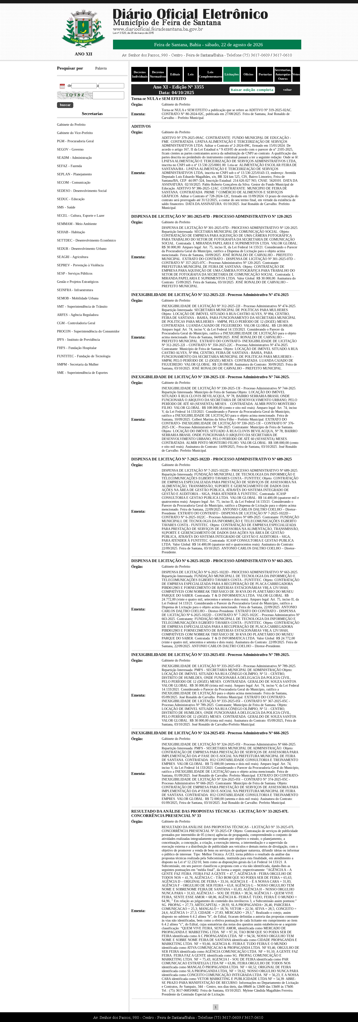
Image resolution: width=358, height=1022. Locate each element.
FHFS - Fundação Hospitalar (77, 348)
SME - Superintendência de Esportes (82, 373)
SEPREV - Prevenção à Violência (80, 265)
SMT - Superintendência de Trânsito (82, 306)
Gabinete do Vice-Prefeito (75, 133)
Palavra (101, 68)
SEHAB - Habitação (71, 232)
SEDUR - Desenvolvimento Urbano (81, 249)
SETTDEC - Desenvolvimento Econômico (86, 240)
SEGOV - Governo (70, 149)
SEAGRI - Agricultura (72, 257)
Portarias (265, 74)
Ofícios (248, 74)
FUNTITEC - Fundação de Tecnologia (83, 356)
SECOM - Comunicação (73, 182)
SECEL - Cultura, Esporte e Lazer (80, 215)
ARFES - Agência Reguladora (77, 315)
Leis (191, 74)
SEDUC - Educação (71, 199)
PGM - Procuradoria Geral (75, 141)
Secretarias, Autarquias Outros (283, 74)
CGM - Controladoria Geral (76, 323)
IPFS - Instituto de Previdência (78, 339)
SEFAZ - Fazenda (69, 166)
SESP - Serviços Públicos (74, 273)
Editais (175, 74)
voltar (287, 89)
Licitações (232, 74)
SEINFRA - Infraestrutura (75, 290)
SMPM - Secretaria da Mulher (78, 364)
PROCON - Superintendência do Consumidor (88, 331)
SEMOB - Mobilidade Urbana (77, 298)
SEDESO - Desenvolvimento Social (82, 191)
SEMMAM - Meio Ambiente (77, 224)
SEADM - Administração (74, 158)
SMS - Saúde (66, 207)
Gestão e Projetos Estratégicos (77, 282)
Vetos (296, 74)
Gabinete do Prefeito (71, 124)
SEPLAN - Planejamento (74, 174)
